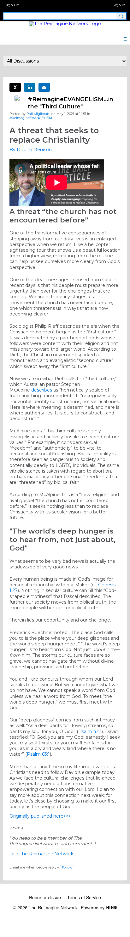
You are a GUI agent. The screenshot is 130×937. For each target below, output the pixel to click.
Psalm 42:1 (90, 731)
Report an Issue (45, 897)
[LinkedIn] (29, 87)
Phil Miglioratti (38, 114)
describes (41, 390)
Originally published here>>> (40, 816)
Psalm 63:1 (38, 754)
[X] (15, 87)
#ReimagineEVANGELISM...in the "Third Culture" (70, 103)
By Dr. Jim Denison (30, 149)
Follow (67, 867)
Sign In (119, 5)
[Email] (44, 87)
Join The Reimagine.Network (41, 854)
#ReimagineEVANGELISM (30, 118)
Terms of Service (84, 897)
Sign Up (12, 5)
